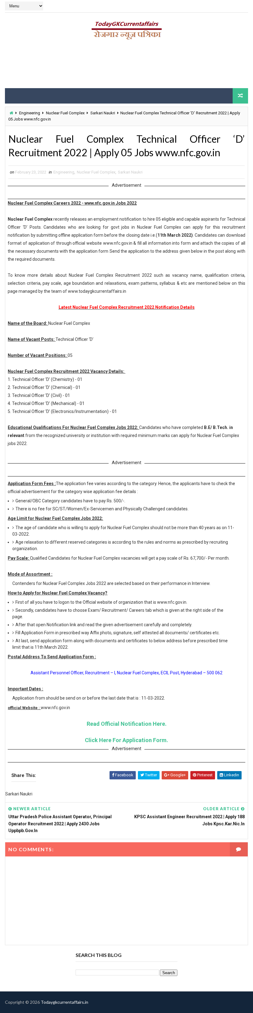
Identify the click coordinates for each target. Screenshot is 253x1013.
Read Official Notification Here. (127, 724)
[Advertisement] (126, 66)
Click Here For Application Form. (126, 740)
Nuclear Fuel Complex (65, 113)
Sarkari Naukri (102, 113)
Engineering (29, 113)
